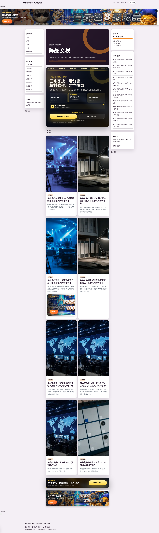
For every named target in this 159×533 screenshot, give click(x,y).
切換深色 (132, 2)
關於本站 (41, 527)
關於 (126, 2)
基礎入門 (29, 64)
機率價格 (29, 72)
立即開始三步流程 (63, 116)
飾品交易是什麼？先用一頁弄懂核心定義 (122, 60)
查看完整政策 (116, 146)
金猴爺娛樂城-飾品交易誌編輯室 (33, 104)
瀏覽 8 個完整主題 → (54, 60)
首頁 (27, 37)
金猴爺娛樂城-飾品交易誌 (32, 3)
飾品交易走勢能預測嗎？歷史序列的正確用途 (122, 125)
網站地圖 (48, 527)
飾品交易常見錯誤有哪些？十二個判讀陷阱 (122, 108)
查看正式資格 (98, 483)
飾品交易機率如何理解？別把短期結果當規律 (122, 84)
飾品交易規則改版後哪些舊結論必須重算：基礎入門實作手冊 (93, 200)
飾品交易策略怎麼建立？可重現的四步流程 (122, 96)
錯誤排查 (29, 82)
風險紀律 (29, 79)
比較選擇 (29, 86)
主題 (118, 2)
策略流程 (29, 75)
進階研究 (29, 89)
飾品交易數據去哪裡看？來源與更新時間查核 (122, 114)
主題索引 (27, 527)
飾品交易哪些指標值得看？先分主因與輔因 (122, 119)
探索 (114, 2)
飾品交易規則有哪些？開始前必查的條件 (122, 72)
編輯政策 (29, 51)
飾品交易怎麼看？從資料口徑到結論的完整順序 (122, 66)
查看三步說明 (91, 116)
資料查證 (29, 68)
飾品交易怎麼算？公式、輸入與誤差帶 (122, 78)
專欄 (122, 2)
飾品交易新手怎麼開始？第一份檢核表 (122, 102)
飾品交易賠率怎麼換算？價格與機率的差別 (122, 90)
